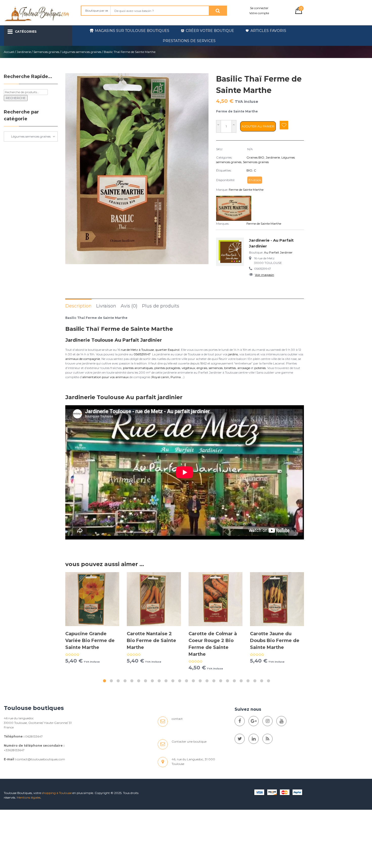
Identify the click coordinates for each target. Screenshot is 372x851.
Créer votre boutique (210, 30)
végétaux (188, 368)
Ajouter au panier (258, 126)
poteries (260, 368)
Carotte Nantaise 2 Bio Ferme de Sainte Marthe (151, 640)
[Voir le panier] (298, 13)
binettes (230, 368)
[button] (104, 680)
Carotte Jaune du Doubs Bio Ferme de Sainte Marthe (274, 640)
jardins (233, 354)
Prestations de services (189, 40)
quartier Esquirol (167, 350)
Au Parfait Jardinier (278, 252)
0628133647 (34, 736)
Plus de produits (160, 306)
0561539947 (142, 354)
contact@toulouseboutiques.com (40, 759)
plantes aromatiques (138, 368)
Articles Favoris (268, 30)
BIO (249, 170)
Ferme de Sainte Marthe (246, 189)
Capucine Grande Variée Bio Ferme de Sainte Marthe (90, 640)
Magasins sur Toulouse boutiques (132, 30)
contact (177, 719)
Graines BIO (255, 157)
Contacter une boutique (189, 741)
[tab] (78, 306)
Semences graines (46, 52)
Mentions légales (28, 797)
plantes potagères (167, 368)
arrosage (243, 368)
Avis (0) (129, 306)
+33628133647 (14, 750)
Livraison (106, 306)
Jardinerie (24, 52)
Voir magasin (264, 275)
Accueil (9, 52)
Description (78, 306)
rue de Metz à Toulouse (137, 350)
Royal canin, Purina (166, 377)
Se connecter (259, 8)
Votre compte (259, 13)
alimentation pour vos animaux (105, 377)
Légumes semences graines (81, 52)
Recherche (16, 98)
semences (216, 368)
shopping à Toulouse (57, 793)
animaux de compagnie (82, 359)
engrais (202, 368)
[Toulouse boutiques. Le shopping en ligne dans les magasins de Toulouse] (240, 721)
